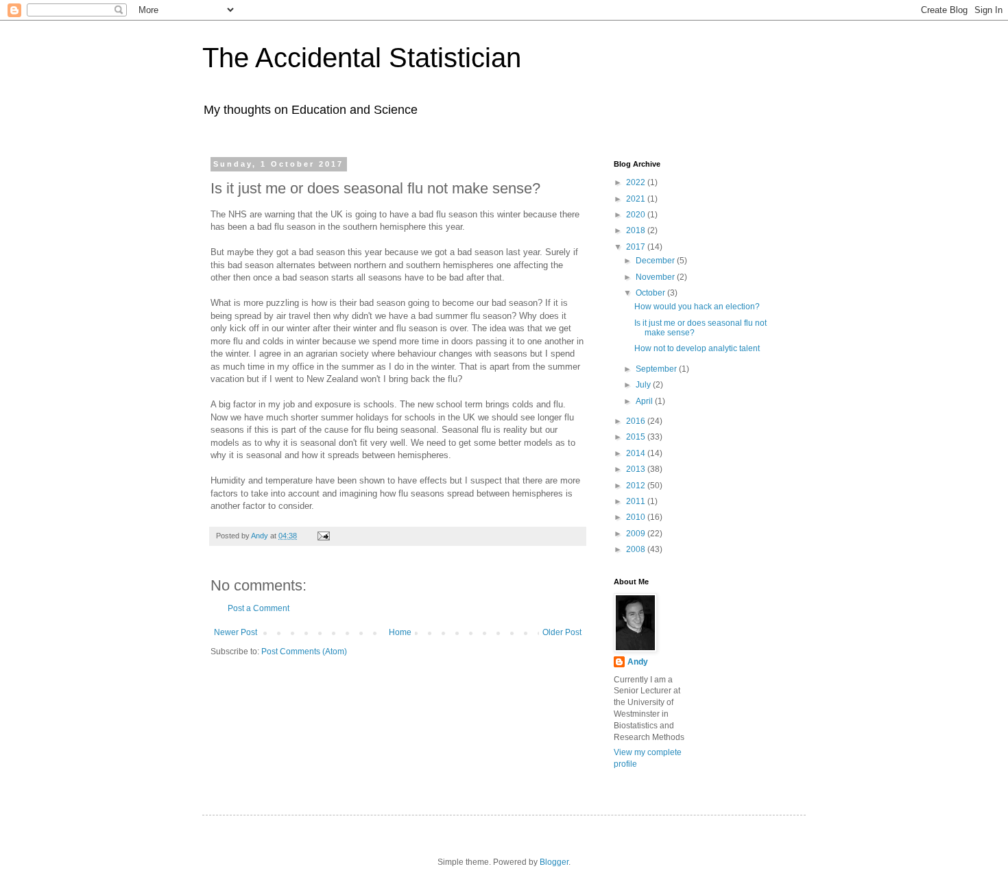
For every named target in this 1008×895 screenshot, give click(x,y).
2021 (636, 199)
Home (400, 632)
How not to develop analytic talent (697, 348)
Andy (637, 662)
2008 (636, 549)
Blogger (554, 862)
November (656, 277)
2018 (636, 230)
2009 (636, 533)
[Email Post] (323, 536)
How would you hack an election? (697, 306)
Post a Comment (258, 608)
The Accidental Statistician (361, 58)
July (644, 385)
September (657, 369)
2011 (636, 501)
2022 (636, 182)
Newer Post (235, 632)
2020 (636, 214)
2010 (636, 517)
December (656, 260)
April (645, 401)
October (651, 293)
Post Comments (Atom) (304, 651)
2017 (636, 247)
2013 (636, 469)
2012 (636, 485)
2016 (636, 421)
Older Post (561, 632)
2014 (636, 453)
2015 (636, 437)
